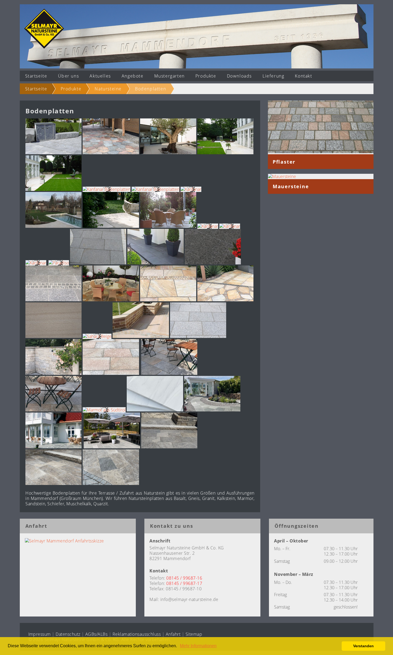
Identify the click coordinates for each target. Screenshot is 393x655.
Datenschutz (68, 634)
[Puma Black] (98, 263)
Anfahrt (173, 634)
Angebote (133, 76)
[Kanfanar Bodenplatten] (168, 153)
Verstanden (363, 646)
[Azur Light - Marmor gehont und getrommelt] (53, 373)
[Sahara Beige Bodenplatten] (141, 336)
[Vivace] (53, 153)
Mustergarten (169, 76)
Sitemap (194, 634)
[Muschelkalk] (169, 447)
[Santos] (198, 336)
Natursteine (108, 88)
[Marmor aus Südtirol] (104, 410)
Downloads (239, 76)
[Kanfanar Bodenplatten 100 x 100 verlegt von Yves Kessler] (225, 153)
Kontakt (303, 76)
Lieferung (273, 76)
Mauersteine (291, 186)
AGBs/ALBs (96, 634)
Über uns (68, 76)
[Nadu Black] (155, 263)
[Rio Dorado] (111, 300)
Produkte (205, 76)
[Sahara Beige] (53, 336)
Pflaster (284, 161)
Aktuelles (100, 76)
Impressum (39, 634)
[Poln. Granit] (111, 153)
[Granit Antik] (111, 373)
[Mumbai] (213, 263)
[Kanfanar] (190, 189)
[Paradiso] (58, 263)
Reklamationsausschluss (137, 634)
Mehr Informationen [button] (198, 646)
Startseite (36, 76)
